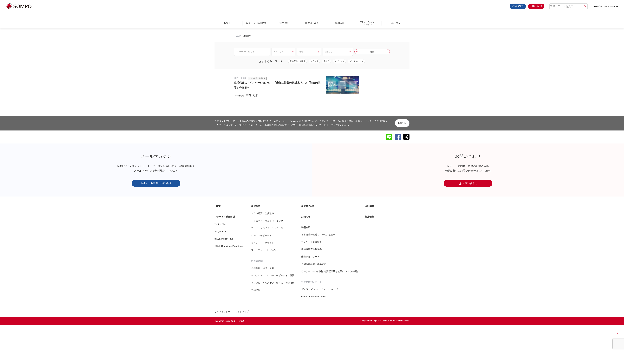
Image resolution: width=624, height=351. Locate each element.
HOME (238, 36)
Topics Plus (220, 224)
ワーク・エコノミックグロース (267, 228)
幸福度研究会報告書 (311, 249)
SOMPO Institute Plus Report (229, 246)
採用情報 (369, 216)
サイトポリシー (222, 311)
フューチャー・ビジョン (263, 250)
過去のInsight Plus (223, 238)
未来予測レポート (310, 256)
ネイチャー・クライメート (265, 242)
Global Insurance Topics (313, 296)
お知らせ (228, 23)
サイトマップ (242, 311)
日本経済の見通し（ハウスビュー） (319, 234)
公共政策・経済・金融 (262, 268)
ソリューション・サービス (368, 23)
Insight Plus (220, 231)
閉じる (402, 123)
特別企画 (339, 23)
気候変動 (255, 290)
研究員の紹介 (312, 23)
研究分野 (284, 23)
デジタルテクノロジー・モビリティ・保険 (272, 275)
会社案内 (395, 23)
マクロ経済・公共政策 (262, 213)
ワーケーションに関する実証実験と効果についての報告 (329, 271)
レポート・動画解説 (256, 23)
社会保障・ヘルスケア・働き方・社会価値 (272, 282)
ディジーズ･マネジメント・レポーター (321, 289)
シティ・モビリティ (261, 235)
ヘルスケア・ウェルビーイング (267, 221)
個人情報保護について (310, 125)
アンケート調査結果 (311, 242)
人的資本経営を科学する (313, 264)
